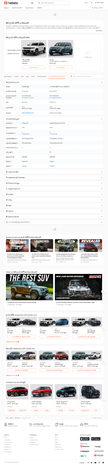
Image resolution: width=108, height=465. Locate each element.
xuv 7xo (71, 410)
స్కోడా (23, 329)
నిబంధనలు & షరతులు (8, 442)
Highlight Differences (13, 53)
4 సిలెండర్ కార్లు (25, 134)
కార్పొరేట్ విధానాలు (7, 447)
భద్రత (27, 76)
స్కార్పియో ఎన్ (85, 410)
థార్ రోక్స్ (60, 410)
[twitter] (91, 462)
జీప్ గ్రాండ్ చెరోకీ (26, 59)
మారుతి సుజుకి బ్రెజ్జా (36, 401)
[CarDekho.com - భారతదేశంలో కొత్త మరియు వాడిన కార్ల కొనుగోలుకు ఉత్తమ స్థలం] (11, 3)
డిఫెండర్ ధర (68, 28)
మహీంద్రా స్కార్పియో (85, 401)
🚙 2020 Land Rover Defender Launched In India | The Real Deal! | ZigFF (75, 302)
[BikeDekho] (85, 446)
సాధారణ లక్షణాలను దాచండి (14, 50)
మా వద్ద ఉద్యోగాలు (7, 440)
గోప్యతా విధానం (7, 444)
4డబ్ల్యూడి (24, 166)
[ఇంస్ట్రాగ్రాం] (99, 462)
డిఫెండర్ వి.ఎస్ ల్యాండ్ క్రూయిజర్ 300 (86, 370)
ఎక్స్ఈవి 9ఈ (11, 410)
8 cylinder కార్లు (53, 134)
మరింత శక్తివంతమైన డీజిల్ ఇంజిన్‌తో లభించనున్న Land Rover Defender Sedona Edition (89, 255)
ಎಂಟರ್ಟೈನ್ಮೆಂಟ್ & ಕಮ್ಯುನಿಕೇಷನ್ (57, 76)
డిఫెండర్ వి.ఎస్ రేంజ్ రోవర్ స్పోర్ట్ (54, 370)
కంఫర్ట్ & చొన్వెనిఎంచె (7, 76)
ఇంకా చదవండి (99, 30)
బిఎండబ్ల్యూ (89, 329)
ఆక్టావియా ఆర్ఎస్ (26, 331)
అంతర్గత (16, 76)
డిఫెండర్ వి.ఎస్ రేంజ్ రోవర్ (21, 370)
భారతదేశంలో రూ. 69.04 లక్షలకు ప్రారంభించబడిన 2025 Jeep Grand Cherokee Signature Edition (15, 255)
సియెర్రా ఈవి (22, 410)
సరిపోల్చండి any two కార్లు (11, 341)
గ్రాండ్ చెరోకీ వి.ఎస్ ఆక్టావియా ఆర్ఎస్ (21, 336)
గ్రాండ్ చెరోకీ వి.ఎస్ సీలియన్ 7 (54, 336)
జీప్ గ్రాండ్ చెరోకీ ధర (27, 28)
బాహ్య (22, 76)
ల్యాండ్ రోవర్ (25, 362)
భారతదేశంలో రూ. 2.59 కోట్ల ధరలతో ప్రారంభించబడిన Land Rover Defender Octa (41, 255)
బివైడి (56, 329)
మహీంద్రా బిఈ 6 (11, 401)
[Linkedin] (103, 462)
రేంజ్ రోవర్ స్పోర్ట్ (59, 364)
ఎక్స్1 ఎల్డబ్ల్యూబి (91, 331)
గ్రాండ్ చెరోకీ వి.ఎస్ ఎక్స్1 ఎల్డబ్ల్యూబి (86, 336)
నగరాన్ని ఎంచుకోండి (98, 7)
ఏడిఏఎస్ (33, 76)
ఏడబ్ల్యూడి (52, 166)
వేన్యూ (36, 410)
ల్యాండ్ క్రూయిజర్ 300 (92, 364)
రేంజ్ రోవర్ (24, 364)
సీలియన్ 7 (57, 331)
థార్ (96, 410)
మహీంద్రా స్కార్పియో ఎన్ (62, 401)
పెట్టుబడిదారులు (7, 449)
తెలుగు (86, 2)
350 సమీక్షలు (57, 108)
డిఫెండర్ (51, 59)
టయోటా (89, 362)
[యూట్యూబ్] (95, 462)
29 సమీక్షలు (29, 108)
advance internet (42, 76)
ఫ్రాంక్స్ (47, 410)
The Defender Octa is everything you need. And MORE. (22, 302)
